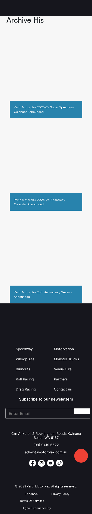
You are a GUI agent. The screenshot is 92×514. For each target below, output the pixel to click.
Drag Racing (26, 389)
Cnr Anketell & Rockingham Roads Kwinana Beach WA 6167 (46, 435)
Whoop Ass (25, 359)
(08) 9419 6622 (46, 445)
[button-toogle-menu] (83, 8)
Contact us (63, 389)
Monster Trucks (66, 359)
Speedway (24, 349)
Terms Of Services (32, 500)
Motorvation (64, 349)
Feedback (31, 494)
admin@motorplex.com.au (46, 452)
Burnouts (23, 369)
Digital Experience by (37, 508)
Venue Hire (62, 369)
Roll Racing (25, 379)
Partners (61, 379)
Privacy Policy (60, 494)
